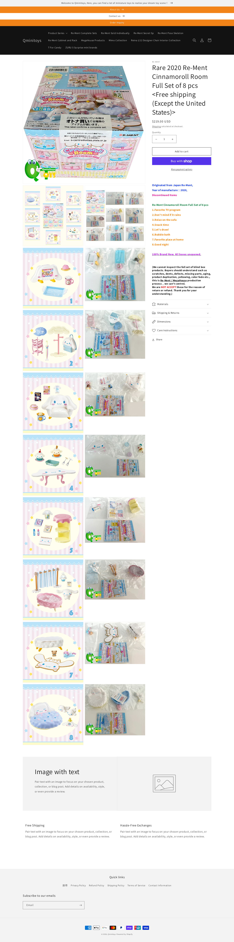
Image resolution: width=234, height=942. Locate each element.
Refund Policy (96, 885)
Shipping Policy (115, 885)
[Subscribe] (80, 905)
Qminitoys (112, 934)
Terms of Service (136, 885)
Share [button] (159, 339)
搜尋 (65, 885)
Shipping (156, 126)
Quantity (156, 132)
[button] (57, 33)
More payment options (181, 169)
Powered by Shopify (124, 934)
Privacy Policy (78, 885)
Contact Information (160, 885)
